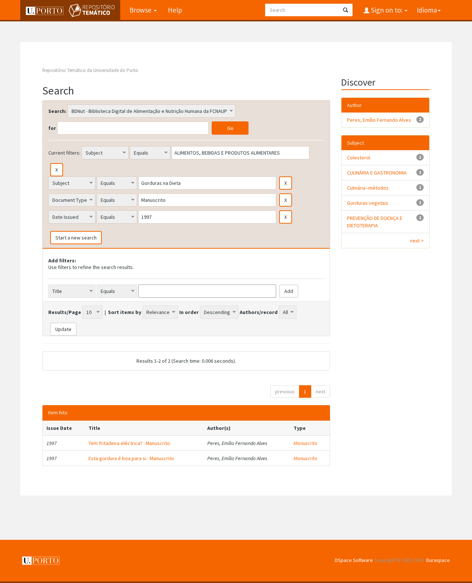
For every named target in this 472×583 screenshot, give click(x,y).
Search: (57, 111)
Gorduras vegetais (367, 203)
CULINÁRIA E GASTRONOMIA (377, 172)
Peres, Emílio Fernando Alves (379, 120)
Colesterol (358, 157)
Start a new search (76, 237)
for (52, 128)
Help (175, 10)
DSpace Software (354, 560)
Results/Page (64, 312)
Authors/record (259, 312)
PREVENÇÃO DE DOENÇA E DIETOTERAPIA (374, 222)
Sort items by (124, 312)
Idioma (427, 10)
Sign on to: (386, 10)
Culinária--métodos (368, 187)
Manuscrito (305, 443)
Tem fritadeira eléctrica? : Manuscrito (129, 443)
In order (189, 312)
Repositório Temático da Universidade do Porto (90, 70)
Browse (141, 10)
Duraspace (438, 560)
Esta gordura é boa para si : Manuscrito (131, 458)
